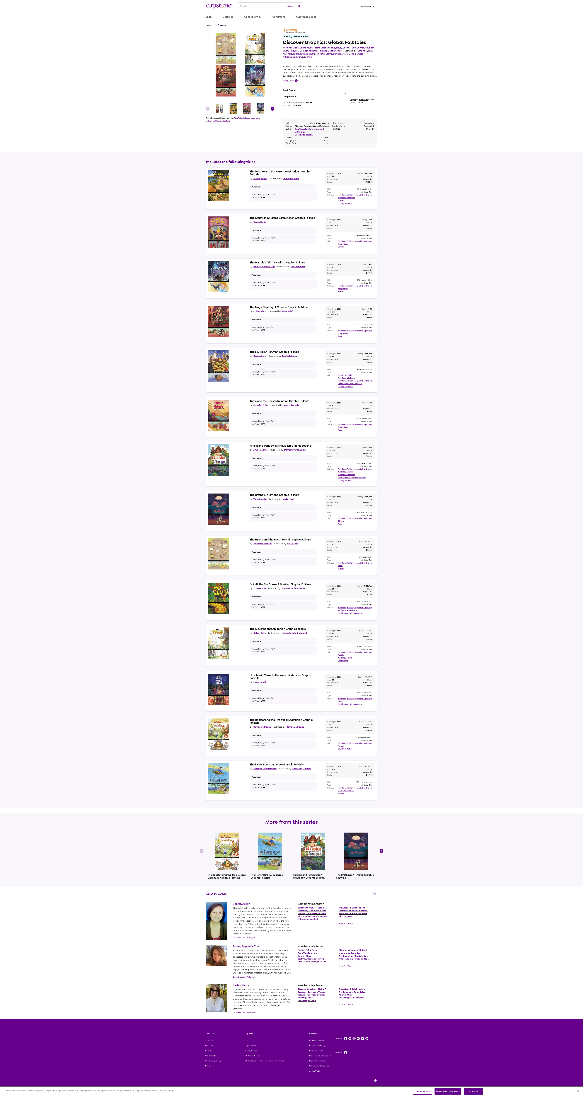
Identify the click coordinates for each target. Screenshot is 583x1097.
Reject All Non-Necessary (448, 1091)
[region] (291, 1091)
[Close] (578, 1091)
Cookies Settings (422, 1091)
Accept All (473, 1091)
